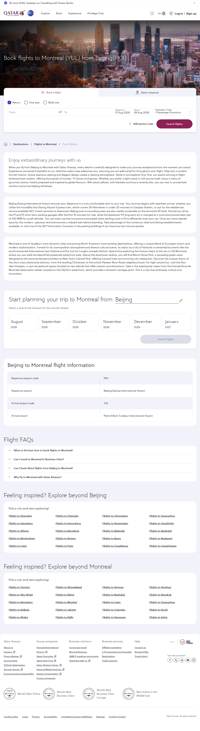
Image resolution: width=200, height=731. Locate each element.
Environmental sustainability (19, 673)
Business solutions (80, 641)
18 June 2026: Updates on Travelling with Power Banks (41, 2)
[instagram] (193, 660)
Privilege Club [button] (96, 13)
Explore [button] (45, 13)
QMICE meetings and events (84, 656)
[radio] (23, 322)
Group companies (47, 641)
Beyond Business (78, 652)
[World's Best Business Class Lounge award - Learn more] (89, 694)
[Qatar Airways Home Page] (15, 13)
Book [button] (59, 13)
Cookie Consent (117, 716)
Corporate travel (78, 647)
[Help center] (152, 13)
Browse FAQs (141, 652)
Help (137, 641)
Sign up (191, 13)
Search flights (166, 339)
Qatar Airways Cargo (47, 665)
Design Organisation (47, 673)
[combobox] (147, 300)
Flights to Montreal (45, 144)
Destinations (20, 144)
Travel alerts (141, 656)
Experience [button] (74, 13)
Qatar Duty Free (45, 660)
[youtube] (187, 660)
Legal (25, 716)
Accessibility (50, 716)
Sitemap (100, 716)
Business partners (112, 641)
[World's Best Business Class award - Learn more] (49, 694)
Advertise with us (78, 660)
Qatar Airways (12, 641)
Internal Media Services (49, 669)
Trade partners (110, 660)
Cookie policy (11, 716)
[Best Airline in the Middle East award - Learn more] (128, 694)
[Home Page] (6, 144)
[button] (102, 450)
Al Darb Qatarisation (14, 665)
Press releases (11, 656)
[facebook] (170, 660)
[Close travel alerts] (194, 3)
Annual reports (12, 669)
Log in (179, 13)
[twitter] (175, 660)
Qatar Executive (45, 656)
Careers (8, 652)
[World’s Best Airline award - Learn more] (9, 694)
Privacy (36, 716)
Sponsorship (10, 660)
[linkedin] (181, 660)
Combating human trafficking (76, 716)
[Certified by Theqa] (181, 643)
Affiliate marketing (112, 647)
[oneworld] (30, 13)
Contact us (140, 647)
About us (8, 647)
